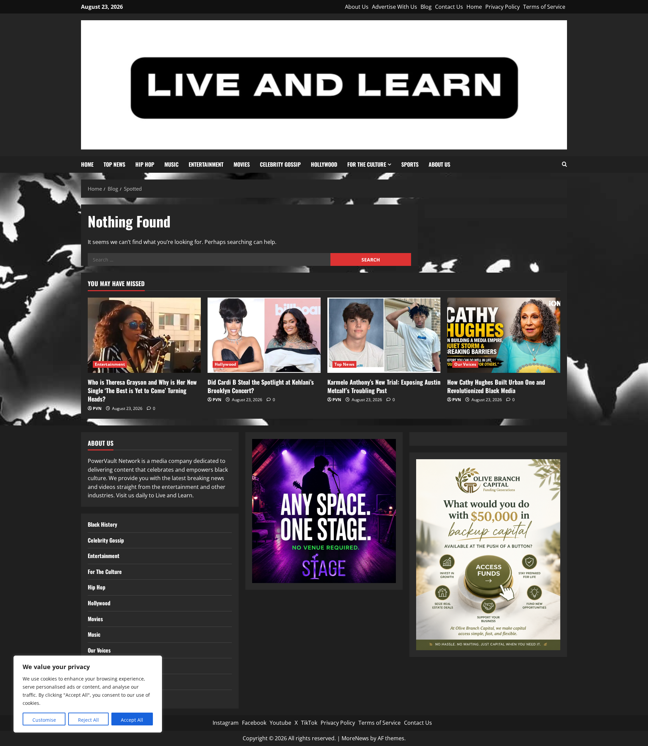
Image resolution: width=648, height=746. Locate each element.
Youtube (280, 722)
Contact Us (449, 6)
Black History (102, 524)
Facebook (254, 722)
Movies (242, 164)
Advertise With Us (394, 6)
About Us (357, 6)
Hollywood (324, 164)
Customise (44, 720)
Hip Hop (144, 164)
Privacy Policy (502, 6)
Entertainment (206, 164)
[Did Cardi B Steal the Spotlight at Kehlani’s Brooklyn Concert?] (264, 335)
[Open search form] (564, 164)
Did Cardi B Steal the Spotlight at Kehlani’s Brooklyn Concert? (261, 386)
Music (171, 164)
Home (474, 6)
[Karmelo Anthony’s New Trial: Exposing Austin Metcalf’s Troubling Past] (383, 335)
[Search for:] (209, 259)
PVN (97, 408)
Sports (409, 164)
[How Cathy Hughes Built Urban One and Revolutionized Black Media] (503, 335)
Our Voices (465, 364)
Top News (114, 164)
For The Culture (366, 164)
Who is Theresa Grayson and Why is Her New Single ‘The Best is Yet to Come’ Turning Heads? (142, 390)
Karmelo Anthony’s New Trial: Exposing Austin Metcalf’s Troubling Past (383, 386)
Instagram (226, 722)
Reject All (88, 720)
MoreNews (355, 738)
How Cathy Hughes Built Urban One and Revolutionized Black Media (496, 386)
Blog (426, 6)
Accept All (132, 720)
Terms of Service (544, 6)
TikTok (309, 722)
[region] (88, 694)
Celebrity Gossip (280, 164)
